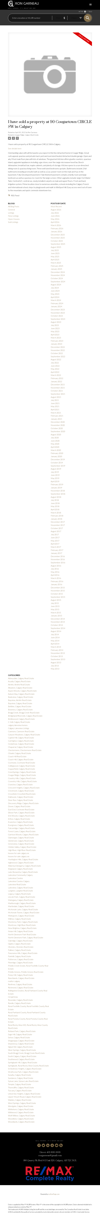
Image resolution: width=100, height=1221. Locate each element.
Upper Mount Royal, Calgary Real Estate (24, 1097)
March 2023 (56, 337)
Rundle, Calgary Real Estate (19, 1003)
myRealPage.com (54, 1194)
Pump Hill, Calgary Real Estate (20, 975)
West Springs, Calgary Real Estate (22, 1103)
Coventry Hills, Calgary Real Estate (22, 781)
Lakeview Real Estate (17, 884)
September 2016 (58, 562)
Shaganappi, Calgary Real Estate (21, 1040)
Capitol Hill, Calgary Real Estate (21, 737)
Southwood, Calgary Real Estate (21, 1059)
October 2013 (57, 656)
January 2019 (56, 487)
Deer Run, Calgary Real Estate (20, 800)
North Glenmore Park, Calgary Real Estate (25, 937)
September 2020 (58, 431)
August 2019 (56, 469)
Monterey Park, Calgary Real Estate (23, 922)
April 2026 (55, 222)
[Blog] (61, 1145)
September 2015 (58, 597)
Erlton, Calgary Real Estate (19, 819)
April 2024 (55, 297)
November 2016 (58, 559)
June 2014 (55, 637)
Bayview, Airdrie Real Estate (20, 700)
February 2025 (57, 266)
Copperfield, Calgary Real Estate (21, 769)
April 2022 (55, 372)
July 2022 (55, 362)
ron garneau (13, 997)
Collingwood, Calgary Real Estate (21, 766)
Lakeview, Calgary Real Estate (20, 887)
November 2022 (58, 350)
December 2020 (58, 422)
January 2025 (56, 269)
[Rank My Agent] (52, 1145)
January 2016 (56, 584)
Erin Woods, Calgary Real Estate (21, 816)
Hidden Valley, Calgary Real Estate (22, 847)
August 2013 (56, 662)
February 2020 (57, 453)
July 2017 (55, 534)
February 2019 (57, 484)
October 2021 (57, 391)
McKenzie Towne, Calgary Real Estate (23, 912)
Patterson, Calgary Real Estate (20, 959)
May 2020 (55, 444)
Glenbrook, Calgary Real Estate (21, 841)
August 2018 (56, 497)
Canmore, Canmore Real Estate (21, 731)
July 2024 (55, 288)
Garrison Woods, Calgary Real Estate (23, 834)
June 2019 (55, 475)
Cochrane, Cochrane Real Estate (21, 762)
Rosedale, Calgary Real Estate (20, 1000)
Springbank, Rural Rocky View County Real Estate (28, 1065)
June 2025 (55, 253)
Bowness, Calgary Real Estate (20, 709)
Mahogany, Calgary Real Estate (21, 900)
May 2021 (55, 406)
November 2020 (58, 425)
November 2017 (58, 525)
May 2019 (55, 478)
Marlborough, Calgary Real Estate (22, 903)
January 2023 (56, 344)
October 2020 (57, 428)
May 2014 (55, 640)
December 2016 (58, 556)
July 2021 (55, 400)
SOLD (90, 11)
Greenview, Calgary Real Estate (21, 844)
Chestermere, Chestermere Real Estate (24, 750)
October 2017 (57, 528)
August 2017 (56, 531)
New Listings (13, 216)
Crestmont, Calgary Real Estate (21, 791)
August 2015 (56, 600)
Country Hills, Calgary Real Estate (22, 778)
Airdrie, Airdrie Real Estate (19, 684)
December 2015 (58, 587)
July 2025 (55, 250)
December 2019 (58, 459)
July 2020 (55, 437)
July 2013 (55, 665)
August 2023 (56, 322)
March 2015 (56, 612)
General (11, 209)
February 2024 (57, 303)
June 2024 (55, 291)
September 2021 (58, 394)
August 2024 (56, 284)
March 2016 (56, 578)
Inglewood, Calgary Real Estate (21, 862)
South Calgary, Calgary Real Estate (22, 1056)
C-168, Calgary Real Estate (19, 722)
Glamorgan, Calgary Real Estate (21, 837)
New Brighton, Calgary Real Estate (22, 928)
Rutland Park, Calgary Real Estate (22, 1031)
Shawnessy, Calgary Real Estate (21, 1043)
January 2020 (56, 456)
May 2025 (55, 256)
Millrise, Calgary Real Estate (19, 919)
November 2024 (58, 275)
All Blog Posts (13, 206)
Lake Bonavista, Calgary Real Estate (23, 872)
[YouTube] (56, 1145)
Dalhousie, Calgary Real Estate (20, 797)
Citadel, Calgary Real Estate (19, 753)
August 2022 (56, 359)
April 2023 (55, 334)
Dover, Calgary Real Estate (19, 806)
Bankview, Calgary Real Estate (20, 697)
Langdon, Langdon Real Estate (20, 890)
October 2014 (57, 625)
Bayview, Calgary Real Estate (20, 703)
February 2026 (57, 228)
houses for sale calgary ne (18, 853)
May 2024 (55, 294)
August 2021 (56, 397)
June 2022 (55, 366)
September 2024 (58, 281)
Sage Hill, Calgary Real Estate (20, 1034)
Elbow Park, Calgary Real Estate (21, 812)
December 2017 (58, 522)
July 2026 (55, 213)
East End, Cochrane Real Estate (21, 809)
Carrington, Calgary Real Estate (21, 741)
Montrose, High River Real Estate (22, 925)
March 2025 (56, 263)
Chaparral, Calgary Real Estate (20, 747)
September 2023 (58, 319)
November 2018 (58, 490)
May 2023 (55, 331)
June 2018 (55, 503)
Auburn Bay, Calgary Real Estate (21, 694)
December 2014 (58, 619)
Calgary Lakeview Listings (18, 728)
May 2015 (55, 609)
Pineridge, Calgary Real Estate (20, 962)
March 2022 (56, 375)
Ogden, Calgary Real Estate (19, 944)
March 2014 (56, 647)
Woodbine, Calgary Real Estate (21, 1119)
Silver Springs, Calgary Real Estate (22, 1050)
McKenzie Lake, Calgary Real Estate (23, 909)
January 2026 (56, 231)
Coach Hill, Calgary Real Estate (20, 759)
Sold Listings (13, 222)
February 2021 (57, 416)
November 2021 (58, 387)
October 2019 (57, 462)
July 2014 (55, 634)
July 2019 (55, 472)
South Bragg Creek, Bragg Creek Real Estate (26, 1053)
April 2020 (55, 447)
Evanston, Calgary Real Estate (20, 822)
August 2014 (56, 631)
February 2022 (57, 378)
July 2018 (55, 500)
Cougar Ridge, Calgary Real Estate (27, 135)
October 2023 (57, 316)
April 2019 (55, 481)
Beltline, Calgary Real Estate (19, 706)
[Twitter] (43, 1145)
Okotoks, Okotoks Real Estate (20, 947)
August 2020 (56, 434)
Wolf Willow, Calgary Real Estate (21, 1115)
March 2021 (56, 412)
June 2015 (55, 606)
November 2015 (58, 590)
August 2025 (56, 247)
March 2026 (56, 225)
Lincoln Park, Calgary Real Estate (21, 897)
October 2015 (57, 594)
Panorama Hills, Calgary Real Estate (22, 953)
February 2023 (57, 341)
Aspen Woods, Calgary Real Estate (22, 691)
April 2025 (55, 259)
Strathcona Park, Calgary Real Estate (23, 1072)
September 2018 (58, 494)
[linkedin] (48, 1145)
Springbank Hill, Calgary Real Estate (22, 1062)
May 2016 (55, 572)
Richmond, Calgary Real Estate (20, 987)
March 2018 (56, 512)
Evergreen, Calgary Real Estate (21, 825)
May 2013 (55, 668)
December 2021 (58, 384)
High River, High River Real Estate (22, 850)
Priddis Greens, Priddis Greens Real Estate (25, 972)
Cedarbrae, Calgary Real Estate (21, 744)
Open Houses (14, 219)
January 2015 (56, 615)
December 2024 (58, 272)
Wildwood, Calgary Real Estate (21, 1112)
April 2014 (55, 643)
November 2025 (58, 237)
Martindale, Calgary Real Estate (21, 906)
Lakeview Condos (15, 878)
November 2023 (58, 313)
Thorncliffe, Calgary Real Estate (21, 1087)
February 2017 (57, 550)
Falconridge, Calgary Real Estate (21, 828)
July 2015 (55, 603)
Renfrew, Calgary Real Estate (20, 984)
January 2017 (56, 553)
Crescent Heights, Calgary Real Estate (24, 787)
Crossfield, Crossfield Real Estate (22, 794)
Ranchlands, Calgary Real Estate (21, 978)
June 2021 (55, 403)
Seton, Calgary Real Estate (19, 1037)
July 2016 (55, 569)
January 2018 (56, 519)
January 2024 (56, 306)
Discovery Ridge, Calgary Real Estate (23, 803)
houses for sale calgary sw (18, 856)
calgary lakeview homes (18, 725)
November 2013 (58, 653)
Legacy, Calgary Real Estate (19, 894)
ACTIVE (81, 11)
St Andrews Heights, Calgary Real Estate (24, 1068)
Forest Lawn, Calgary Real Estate (21, 831)
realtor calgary (14, 981)
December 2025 (58, 234)
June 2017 (55, 537)
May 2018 (55, 506)
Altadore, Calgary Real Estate (20, 688)
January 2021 (56, 419)
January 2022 (56, 381)
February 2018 (57, 515)
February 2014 (57, 650)
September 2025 (58, 244)
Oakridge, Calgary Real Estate (20, 940)
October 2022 (57, 353)
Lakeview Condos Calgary (19, 881)
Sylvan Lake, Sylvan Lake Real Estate (23, 1081)
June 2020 (55, 441)
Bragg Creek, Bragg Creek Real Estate (24, 712)
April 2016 (55, 575)
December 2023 (58, 309)
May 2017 (55, 540)
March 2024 (56, 300)
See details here (14, 148)
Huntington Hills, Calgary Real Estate (23, 859)
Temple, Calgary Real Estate (19, 1084)
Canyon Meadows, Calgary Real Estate (24, 734)
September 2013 (58, 659)
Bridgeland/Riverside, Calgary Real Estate (25, 716)
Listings (11, 213)
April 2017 (55, 544)
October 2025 (57, 241)
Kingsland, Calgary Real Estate (20, 869)
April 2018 (55, 509)
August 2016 (56, 565)
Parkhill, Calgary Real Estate (19, 956)
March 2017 (56, 547)
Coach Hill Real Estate (17, 756)
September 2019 (58, 466)
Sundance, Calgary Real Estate (20, 1078)
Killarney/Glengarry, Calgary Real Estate (24, 866)
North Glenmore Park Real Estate (22, 934)
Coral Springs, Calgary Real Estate (22, 772)
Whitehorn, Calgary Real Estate (21, 1109)
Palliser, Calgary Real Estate (19, 950)
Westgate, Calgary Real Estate (20, 1106)
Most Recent (56, 206)
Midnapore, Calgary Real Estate (21, 915)
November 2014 (58, 622)
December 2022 (58, 347)
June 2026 (55, 216)
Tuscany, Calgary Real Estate (20, 1090)
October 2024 (57, 278)
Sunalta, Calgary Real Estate (19, 1075)
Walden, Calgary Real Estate (19, 1100)
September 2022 (58, 356)
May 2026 (55, 219)
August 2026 (56, 209)
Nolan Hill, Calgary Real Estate (20, 931)
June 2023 (55, 328)
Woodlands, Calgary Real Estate (21, 1122)
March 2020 (56, 450)
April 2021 (55, 409)
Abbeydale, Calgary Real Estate (21, 678)
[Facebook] (39, 1145)
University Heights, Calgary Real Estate (24, 1094)
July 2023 (55, 325)
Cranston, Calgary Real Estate (20, 784)
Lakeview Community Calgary (20, 875)
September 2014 (58, 628)
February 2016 (57, 581)
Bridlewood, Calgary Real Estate (21, 719)
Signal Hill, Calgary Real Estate (20, 1047)
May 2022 (55, 369)
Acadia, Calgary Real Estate (19, 681)
